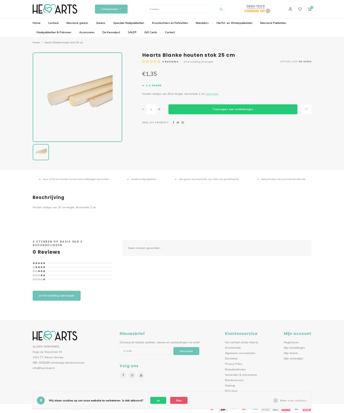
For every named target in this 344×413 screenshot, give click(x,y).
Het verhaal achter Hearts (241, 342)
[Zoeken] (221, 9)
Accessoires (87, 32)
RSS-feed (231, 390)
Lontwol (53, 23)
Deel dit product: (155, 122)
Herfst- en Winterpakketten (234, 23)
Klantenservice (234, 380)
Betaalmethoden (235, 369)
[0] (309, 9)
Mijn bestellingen (294, 347)
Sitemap (230, 385)
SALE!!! (132, 32)
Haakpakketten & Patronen (54, 32)
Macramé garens (77, 23)
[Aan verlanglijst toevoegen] (306, 109)
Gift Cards (150, 32)
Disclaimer (231, 358)
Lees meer (212, 93)
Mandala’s (202, 23)
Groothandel (233, 347)
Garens (100, 23)
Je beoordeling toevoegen (198, 61)
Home (36, 23)
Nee (179, 400)
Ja (158, 400)
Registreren (291, 342)
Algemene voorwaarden (240, 353)
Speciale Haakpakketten (128, 23)
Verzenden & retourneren (241, 374)
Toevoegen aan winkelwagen (232, 109)
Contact (170, 32)
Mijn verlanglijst (293, 358)
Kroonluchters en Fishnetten (170, 23)
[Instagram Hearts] (132, 375)
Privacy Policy (233, 363)
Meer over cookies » (293, 400)
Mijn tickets (291, 353)
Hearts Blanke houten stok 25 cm (63, 42)
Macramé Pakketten (273, 23)
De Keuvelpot (111, 32)
